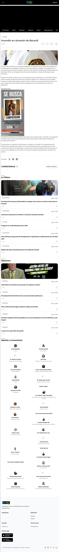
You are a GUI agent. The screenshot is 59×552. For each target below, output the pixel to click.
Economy (21, 30)
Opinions (30, 30)
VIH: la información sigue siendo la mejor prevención (19, 306)
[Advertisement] (29, 16)
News (14, 30)
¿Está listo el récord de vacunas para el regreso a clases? (20, 285)
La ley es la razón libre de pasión (12, 331)
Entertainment (48, 30)
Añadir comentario (51, 166)
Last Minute (5, 30)
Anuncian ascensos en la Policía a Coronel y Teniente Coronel (22, 214)
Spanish (33, 516)
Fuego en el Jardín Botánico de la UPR (14, 225)
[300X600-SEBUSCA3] (29, 113)
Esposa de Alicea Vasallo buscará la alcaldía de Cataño (20, 249)
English (33, 518)
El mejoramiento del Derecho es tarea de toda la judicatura (22, 295)
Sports (39, 30)
